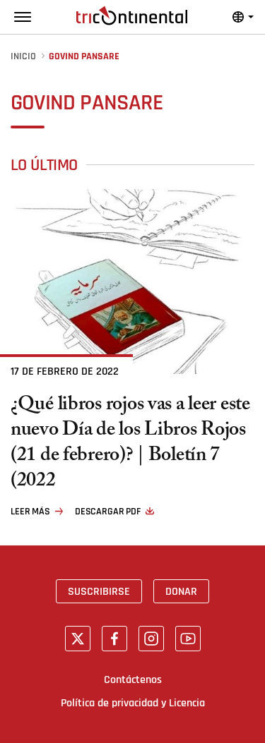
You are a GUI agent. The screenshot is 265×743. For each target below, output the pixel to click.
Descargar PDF (108, 512)
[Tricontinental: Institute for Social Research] (131, 15)
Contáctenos (133, 679)
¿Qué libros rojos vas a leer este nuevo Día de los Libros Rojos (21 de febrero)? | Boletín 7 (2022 (130, 444)
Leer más (30, 512)
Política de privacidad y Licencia (133, 703)
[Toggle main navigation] (23, 17)
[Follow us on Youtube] (188, 638)
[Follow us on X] (77, 638)
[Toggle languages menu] (243, 17)
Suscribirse (99, 591)
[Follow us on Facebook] (114, 638)
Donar (181, 591)
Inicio (23, 57)
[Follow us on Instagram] (151, 638)
